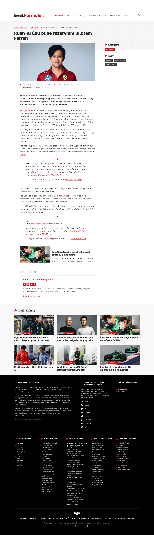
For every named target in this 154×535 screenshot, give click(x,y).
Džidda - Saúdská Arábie (75, 456)
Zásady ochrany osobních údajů (54, 518)
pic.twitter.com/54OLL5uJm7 (47, 175)
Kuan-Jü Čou (120, 61)
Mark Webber (122, 454)
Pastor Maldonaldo (123, 458)
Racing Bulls (21, 452)
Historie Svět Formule (124, 518)
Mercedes (20, 443)
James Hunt (96, 471)
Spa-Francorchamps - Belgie (77, 491)
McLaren (20, 447)
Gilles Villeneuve (123, 452)
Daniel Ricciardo (123, 443)
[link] (139, 15)
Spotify (87, 427)
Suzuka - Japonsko (73, 462)
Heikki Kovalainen (123, 463)
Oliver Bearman (47, 469)
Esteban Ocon (47, 480)
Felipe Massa (121, 456)
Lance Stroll (46, 487)
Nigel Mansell (97, 485)
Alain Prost (96, 463)
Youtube (88, 423)
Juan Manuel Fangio (99, 458)
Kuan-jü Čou (26, 110)
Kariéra (108, 518)
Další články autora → (32, 296)
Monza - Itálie (71, 482)
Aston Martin (21, 463)
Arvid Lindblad (47, 465)
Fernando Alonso (48, 482)
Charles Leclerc (47, 452)
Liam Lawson (46, 460)
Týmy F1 (80, 15)
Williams (20, 460)
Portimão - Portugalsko (75, 499)
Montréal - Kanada (73, 480)
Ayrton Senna (97, 465)
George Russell (47, 445)
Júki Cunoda (46, 485)
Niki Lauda (96, 452)
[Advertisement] (77, 4)
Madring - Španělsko (74, 497)
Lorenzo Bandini (123, 465)
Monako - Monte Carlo (74, 477)
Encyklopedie (109, 15)
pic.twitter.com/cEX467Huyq (39, 234)
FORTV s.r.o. (46, 419)
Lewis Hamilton (47, 447)
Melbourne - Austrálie (74, 473)
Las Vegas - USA (72, 467)
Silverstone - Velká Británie (76, 488)
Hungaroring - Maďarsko (75, 464)
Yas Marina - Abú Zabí (74, 493)
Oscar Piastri (46, 456)
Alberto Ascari (97, 474)
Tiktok (87, 416)
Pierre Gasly (46, 463)
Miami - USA (71, 475)
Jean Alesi (120, 445)
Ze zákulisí (122, 15)
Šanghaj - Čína (72, 486)
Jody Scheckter (97, 480)
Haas (18, 456)
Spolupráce (121, 391)
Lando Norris (46, 449)
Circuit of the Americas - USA (77, 443)
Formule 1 (34, 28)
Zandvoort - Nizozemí (74, 495)
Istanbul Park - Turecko (75, 502)
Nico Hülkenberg (48, 474)
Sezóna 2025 (110, 65)
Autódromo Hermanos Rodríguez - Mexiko (75, 446)
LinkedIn (88, 420)
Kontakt (33, 518)
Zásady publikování (80, 518)
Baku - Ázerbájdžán (74, 451)
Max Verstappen (47, 454)
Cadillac (19, 465)
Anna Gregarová (26, 87)
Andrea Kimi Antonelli (49, 443)
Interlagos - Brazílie (73, 460)
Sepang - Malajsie (73, 504)
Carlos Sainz (46, 476)
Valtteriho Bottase (64, 196)
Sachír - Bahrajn (72, 449)
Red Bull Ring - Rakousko (75, 484)
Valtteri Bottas (47, 489)
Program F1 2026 (93, 15)
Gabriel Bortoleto (48, 471)
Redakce (120, 387)
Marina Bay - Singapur (74, 471)
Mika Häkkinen (97, 482)
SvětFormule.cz (20, 28)
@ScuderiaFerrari (39, 224)
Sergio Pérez (46, 491)
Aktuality (59, 15)
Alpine (19, 454)
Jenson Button (97, 476)
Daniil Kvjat (121, 460)
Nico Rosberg (96, 454)
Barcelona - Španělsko (74, 453)
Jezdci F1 (70, 15)
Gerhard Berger (122, 447)
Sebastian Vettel (97, 467)
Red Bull (20, 449)
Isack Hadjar (46, 458)
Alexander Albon (47, 478)
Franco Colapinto (48, 467)
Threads (87, 412)
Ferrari (23, 154)
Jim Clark (95, 478)
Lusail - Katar (71, 469)
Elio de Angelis (122, 449)
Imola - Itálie (71, 458)
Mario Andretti (97, 460)
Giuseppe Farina (98, 469)
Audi (18, 458)
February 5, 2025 (74, 180)
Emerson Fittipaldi (98, 456)
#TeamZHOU (78, 231)
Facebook (88, 401)
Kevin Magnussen (123, 469)
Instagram (88, 405)
